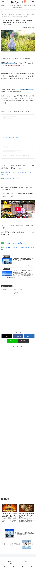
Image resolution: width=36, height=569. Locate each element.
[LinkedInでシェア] (18, 476)
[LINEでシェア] (30, 472)
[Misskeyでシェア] (30, 467)
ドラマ (4, 286)
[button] (32, 342)
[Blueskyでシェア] (22, 467)
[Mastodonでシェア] (14, 467)
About (26, 561)
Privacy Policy (9, 563)
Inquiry (26, 563)
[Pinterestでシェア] (10, 476)
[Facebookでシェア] (6, 472)
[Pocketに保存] (22, 472)
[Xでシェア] (6, 467)
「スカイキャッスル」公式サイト (15, 243)
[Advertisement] (18, 312)
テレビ (10, 286)
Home (9, 561)
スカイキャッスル (18, 289)
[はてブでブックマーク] (14, 472)
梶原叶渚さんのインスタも (13, 178)
